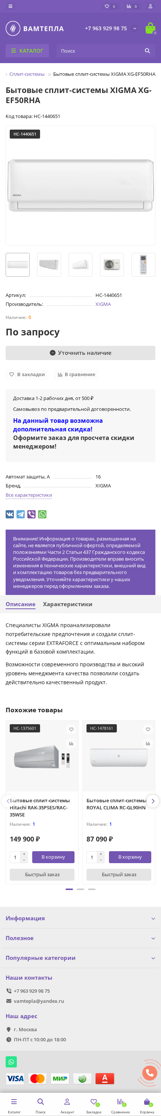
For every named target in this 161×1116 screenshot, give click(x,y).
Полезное (20, 938)
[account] (150, 6)
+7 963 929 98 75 (106, 28)
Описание (21, 604)
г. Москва (25, 1029)
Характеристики (67, 604)
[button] (69, 889)
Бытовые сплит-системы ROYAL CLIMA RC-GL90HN (116, 804)
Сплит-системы (27, 74)
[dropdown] (10, 6)
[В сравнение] (71, 743)
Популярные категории (41, 958)
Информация (25, 918)
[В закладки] (71, 729)
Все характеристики (29, 495)
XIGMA (103, 304)
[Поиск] (147, 50)
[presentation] (8, 801)
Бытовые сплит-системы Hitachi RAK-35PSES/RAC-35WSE (40, 807)
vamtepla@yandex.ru (39, 1001)
